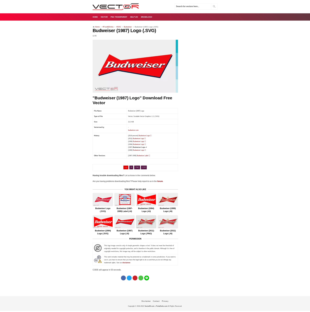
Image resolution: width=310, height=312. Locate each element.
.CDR (144, 167)
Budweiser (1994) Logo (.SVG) (103, 232)
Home (95, 17)
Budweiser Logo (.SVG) (102, 209)
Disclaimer (146, 301)
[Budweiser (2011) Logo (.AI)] (168, 221)
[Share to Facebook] (123, 278)
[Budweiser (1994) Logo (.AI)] (146, 199)
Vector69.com (149, 306)
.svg (125, 167)
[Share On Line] (146, 278)
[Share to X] (129, 278)
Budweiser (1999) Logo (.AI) (168, 209)
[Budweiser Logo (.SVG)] (103, 199)
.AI (131, 167)
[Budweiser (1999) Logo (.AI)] (168, 199)
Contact (156, 301)
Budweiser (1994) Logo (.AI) (146, 209)
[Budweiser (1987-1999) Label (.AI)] (124, 199)
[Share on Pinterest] (135, 278)
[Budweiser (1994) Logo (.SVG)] (103, 221)
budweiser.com (133, 130)
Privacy (165, 301)
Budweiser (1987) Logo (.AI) (124, 232)
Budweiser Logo (145, 135)
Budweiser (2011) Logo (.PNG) (146, 232)
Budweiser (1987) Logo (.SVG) (124, 30)
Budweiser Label (143, 155)
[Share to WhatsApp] (140, 278)
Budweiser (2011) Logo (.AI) (168, 232)
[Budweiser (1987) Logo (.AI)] (124, 221)
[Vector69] (123, 7)
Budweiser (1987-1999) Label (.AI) (124, 209)
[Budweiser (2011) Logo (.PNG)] (146, 221)
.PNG (137, 167)
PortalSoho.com (161, 306)
